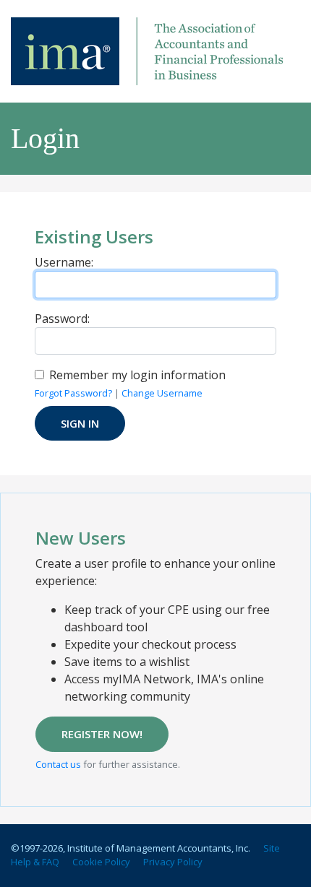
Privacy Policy (173, 861)
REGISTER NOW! (101, 734)
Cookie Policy (101, 861)
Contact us (58, 764)
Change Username (162, 392)
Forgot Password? (73, 392)
